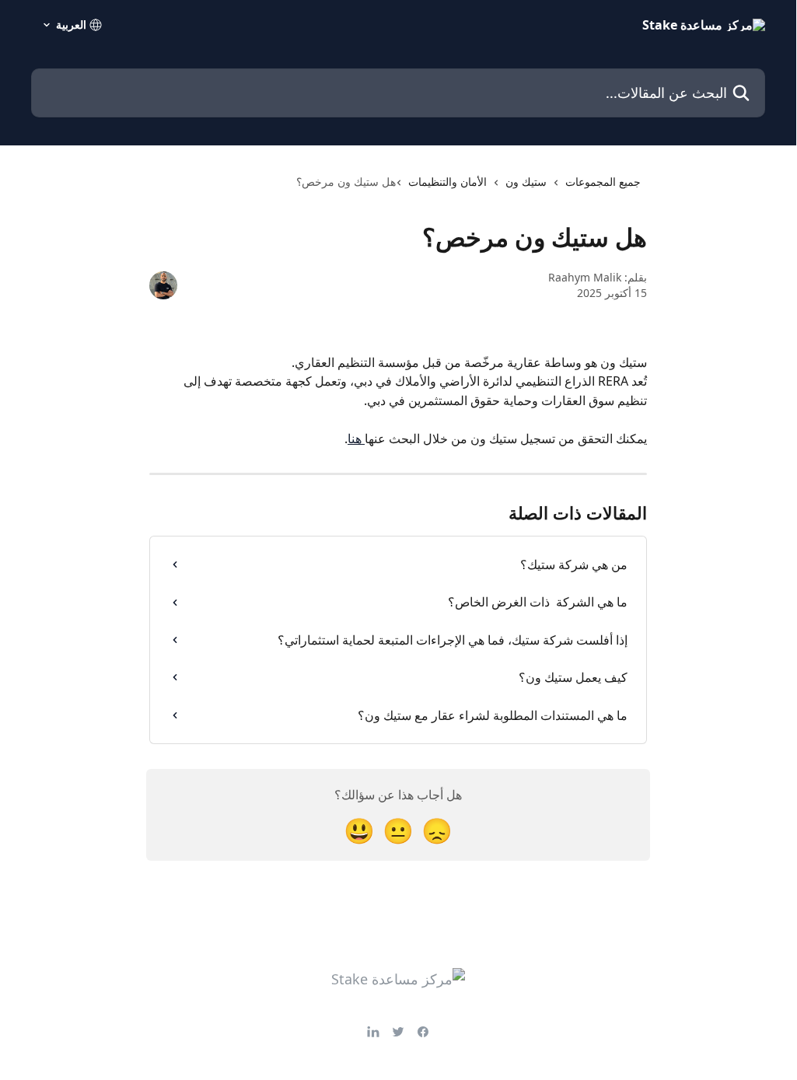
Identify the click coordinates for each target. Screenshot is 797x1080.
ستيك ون (526, 181)
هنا (356, 438)
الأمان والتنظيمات (447, 181)
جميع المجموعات (603, 181)
